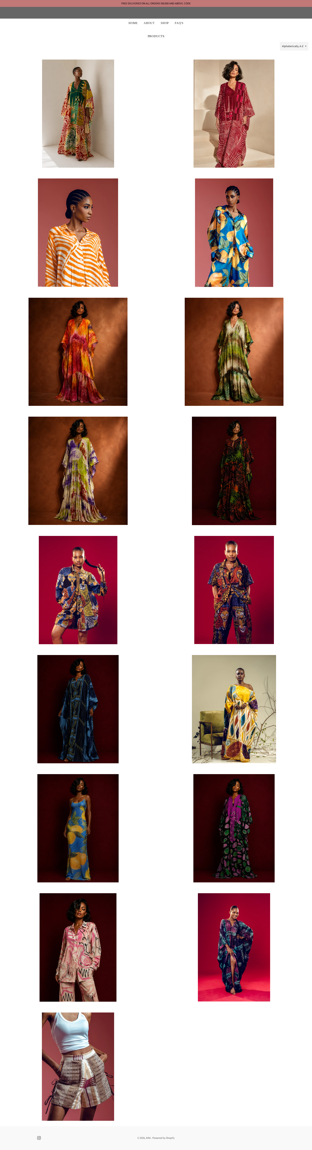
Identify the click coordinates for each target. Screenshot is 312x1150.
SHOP (165, 23)
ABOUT (149, 23)
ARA (156, 13)
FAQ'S (179, 23)
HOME (133, 23)
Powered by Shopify (163, 1137)
